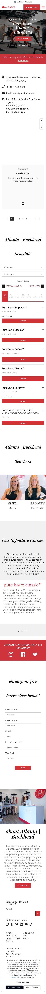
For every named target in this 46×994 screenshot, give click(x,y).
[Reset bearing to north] (41, 127)
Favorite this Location (25, 19)
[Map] (23, 135)
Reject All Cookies (32, 987)
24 (34, 219)
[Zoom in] (41, 120)
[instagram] (10, 656)
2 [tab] (21, 631)
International (13, 938)
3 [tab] (24, 631)
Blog (25, 935)
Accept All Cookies (14, 987)
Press (26, 938)
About (9, 933)
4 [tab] (27, 631)
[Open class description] (43, 308)
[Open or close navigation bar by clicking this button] (43, 7)
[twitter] (35, 656)
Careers (10, 941)
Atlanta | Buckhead (25, 2)
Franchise (11, 935)
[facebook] (23, 656)
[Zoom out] (41, 124)
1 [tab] (18, 631)
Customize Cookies (23, 982)
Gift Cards (28, 933)
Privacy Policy (16, 977)
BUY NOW (23, 60)
